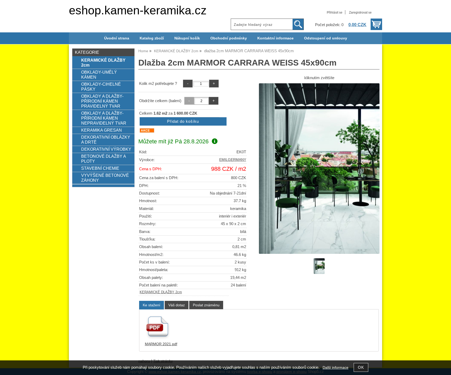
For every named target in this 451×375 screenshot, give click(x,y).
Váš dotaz (176, 305)
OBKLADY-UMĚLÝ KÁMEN (99, 74)
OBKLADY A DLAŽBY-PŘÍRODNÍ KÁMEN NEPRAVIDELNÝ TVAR (103, 118)
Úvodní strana (116, 38)
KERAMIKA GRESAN (101, 130)
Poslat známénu (206, 305)
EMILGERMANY (232, 160)
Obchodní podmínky (228, 38)
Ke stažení (151, 305)
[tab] (151, 305)
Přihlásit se (334, 12)
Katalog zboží (152, 38)
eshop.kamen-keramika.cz (138, 10)
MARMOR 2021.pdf (161, 344)
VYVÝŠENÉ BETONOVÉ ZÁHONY (105, 178)
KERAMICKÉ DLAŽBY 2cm (161, 292)
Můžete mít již (173, 141)
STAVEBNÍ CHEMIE (100, 168)
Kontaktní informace (275, 38)
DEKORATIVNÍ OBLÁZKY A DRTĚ (105, 139)
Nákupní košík (187, 38)
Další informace (335, 368)
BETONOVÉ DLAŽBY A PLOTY (103, 158)
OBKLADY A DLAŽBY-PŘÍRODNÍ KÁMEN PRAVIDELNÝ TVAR (102, 101)
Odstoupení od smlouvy (325, 38)
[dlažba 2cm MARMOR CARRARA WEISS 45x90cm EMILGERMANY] (319, 168)
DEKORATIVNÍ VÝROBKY (106, 149)
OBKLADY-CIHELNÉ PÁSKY (101, 86)
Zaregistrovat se (360, 12)
